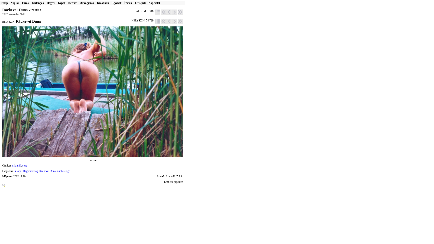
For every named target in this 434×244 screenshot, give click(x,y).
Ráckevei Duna (47, 171)
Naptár (15, 3)
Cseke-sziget (64, 171)
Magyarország (30, 171)
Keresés (72, 3)
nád (19, 165)
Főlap (4, 3)
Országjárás (87, 3)
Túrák (25, 3)
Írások (128, 3)
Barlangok (38, 3)
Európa (17, 171)
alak (14, 165)
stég (24, 165)
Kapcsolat (154, 3)
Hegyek (51, 3)
